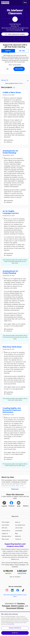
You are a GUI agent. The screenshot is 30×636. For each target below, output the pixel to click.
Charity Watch (9, 564)
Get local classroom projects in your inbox (15, 595)
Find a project (5, 522)
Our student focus (20, 525)
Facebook (11, 506)
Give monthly (5, 525)
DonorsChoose (5, 2)
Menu (25, 2)
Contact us (18, 539)
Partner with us (6, 530)
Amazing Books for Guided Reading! (10, 152)
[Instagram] (6, 590)
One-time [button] (22, 50)
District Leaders (17, 606)
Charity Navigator (20, 564)
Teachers (21, 604)
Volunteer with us (6, 536)
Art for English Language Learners (11, 212)
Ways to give (5, 539)
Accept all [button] (15, 633)
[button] (15, 34)
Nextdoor (25, 506)
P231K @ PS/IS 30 (15, 24)
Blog (16, 533)
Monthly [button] (8, 50)
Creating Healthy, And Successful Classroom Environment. (12, 410)
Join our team (19, 527)
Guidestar (15, 566)
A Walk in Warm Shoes (12, 92)
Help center (15, 516)
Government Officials (15, 608)
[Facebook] (17, 590)
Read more (15, 489)
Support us (5, 533)
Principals (6, 606)
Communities (18, 530)
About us (17, 522)
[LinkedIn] (12, 590)
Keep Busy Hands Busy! (12, 347)
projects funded (22, 572)
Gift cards (4, 527)
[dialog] (15, 624)
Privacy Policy (10, 624)
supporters (8, 572)
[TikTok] (23, 590)
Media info (18, 536)
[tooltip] (23, 29)
